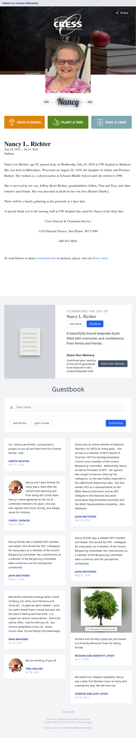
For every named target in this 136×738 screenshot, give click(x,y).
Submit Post (116, 423)
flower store (100, 258)
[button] (101, 610)
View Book (75, 323)
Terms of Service (77, 722)
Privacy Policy (58, 722)
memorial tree (47, 258)
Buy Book (95, 323)
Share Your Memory (112, 363)
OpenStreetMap (72, 727)
